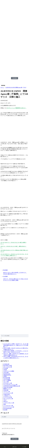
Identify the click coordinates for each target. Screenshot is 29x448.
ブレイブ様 (6, 381)
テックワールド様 (7, 397)
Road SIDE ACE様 (7, 365)
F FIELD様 (5, 390)
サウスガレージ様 (7, 383)
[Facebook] (3, 442)
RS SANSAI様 (6, 377)
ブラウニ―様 (6, 391)
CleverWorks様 (6, 378)
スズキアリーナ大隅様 (8, 371)
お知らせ (5, 401)
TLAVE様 (5, 368)
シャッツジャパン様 (8, 393)
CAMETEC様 (6, 394)
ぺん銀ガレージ (7, 395)
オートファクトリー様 (8, 407)
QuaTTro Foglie (6, 373)
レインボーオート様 (8, 405)
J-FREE (5, 376)
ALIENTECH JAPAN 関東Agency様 (13, 87)
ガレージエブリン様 (8, 398)
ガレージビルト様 (7, 366)
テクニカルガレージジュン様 (10, 384)
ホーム (2, 87)
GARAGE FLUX (7, 375)
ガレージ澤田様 (7, 380)
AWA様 (5, 369)
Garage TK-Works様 (7, 387)
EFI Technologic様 (7, 408)
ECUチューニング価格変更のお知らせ (17, 108)
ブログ (24, 87)
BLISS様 (5, 409)
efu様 (4, 404)
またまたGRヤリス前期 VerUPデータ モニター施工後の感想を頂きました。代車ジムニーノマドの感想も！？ (15, 345)
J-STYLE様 (5, 372)
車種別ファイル (7, 388)
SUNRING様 (6, 364)
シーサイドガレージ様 (8, 402)
